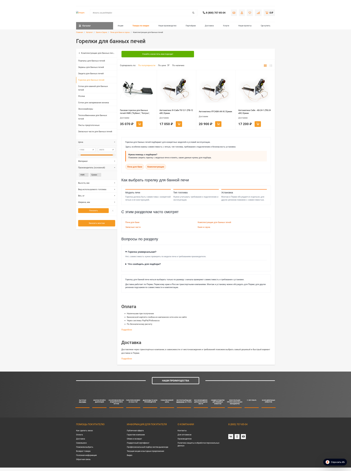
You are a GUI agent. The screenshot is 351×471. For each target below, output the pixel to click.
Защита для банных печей (91, 73)
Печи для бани (134, 167)
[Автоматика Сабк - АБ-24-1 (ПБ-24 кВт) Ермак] (255, 90)
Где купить (265, 26)
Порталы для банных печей (91, 61)
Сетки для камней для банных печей (93, 88)
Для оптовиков (184, 435)
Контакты (182, 430)
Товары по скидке (140, 26)
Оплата (79, 435)
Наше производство (167, 26)
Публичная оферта (135, 430)
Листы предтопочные (89, 125)
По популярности (146, 65)
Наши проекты (245, 26)
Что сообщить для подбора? (144, 264)
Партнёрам (191, 26)
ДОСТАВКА (82, 402)
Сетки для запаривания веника (93, 102)
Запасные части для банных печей (95, 131)
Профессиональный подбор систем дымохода (147, 447)
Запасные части (133, 227)
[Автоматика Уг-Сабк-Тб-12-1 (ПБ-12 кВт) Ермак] (176, 90)
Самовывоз (81, 443)
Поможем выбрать (84, 447)
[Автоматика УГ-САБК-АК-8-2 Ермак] (216, 90)
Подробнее (126, 329)
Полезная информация (86, 455)
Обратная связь (83, 459)
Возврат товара (83, 451)
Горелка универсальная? (142, 252)
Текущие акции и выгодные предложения (145, 451)
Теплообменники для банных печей (92, 117)
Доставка (209, 26)
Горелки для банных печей (91, 80)
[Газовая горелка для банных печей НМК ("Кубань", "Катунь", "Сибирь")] (137, 90)
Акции (120, 26)
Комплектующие (155, 167)
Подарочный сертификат (138, 443)
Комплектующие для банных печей (98, 53)
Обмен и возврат (134, 439)
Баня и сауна (204, 227)
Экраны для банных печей (91, 67)
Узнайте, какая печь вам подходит (157, 54)
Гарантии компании (136, 435)
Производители (185, 439)
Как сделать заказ (84, 430)
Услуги (226, 26)
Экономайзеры (85, 109)
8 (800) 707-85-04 (237, 424)
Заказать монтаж (97, 223)
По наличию (178, 65)
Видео (129, 455)
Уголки (81, 96)
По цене (162, 65)
